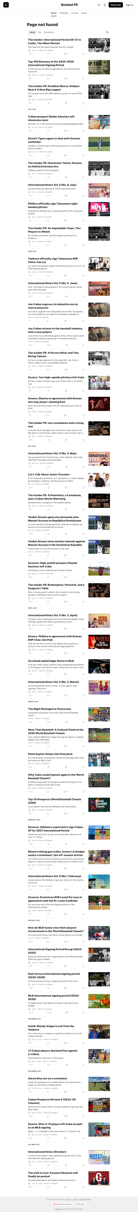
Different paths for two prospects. (43, 170)
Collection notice (85, 1199)
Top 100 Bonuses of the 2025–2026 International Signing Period (51, 63)
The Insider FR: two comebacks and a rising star (56, 424)
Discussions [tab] (49, 32)
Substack (58, 1209)
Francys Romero (46, 50)
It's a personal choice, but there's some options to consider (55, 935)
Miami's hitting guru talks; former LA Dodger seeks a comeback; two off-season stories (56, 853)
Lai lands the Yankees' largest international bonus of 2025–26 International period (56, 267)
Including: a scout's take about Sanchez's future (50, 570)
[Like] (30, 245)
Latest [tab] (32, 32)
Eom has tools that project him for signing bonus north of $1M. (55, 407)
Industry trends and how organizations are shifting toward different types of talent (55, 958)
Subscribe (116, 4)
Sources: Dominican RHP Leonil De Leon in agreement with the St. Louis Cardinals (55, 899)
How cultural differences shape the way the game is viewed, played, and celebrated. (56, 738)
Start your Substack (64, 1204)
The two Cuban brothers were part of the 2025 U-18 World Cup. (55, 382)
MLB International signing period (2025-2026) (54, 997)
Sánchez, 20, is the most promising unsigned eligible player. (56, 123)
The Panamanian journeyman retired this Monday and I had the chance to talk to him (56, 759)
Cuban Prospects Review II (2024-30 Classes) (52, 1101)
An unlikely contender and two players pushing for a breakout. (52, 236)
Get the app (79, 1204)
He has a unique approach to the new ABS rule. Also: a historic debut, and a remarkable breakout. (53, 361)
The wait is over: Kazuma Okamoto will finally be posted (53, 1174)
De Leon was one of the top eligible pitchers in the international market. (51, 905)
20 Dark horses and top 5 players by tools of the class (53, 981)
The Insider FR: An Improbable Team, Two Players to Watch (54, 230)
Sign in (129, 4)
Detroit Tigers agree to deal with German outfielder (54, 140)
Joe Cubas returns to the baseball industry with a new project (55, 330)
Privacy (69, 1199)
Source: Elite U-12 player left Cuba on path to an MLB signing (55, 1126)
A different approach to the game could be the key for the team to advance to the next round (54, 783)
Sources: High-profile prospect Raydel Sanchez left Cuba (52, 564)
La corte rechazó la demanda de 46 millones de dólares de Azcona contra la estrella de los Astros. (55, 525)
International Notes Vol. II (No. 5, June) (52, 283)
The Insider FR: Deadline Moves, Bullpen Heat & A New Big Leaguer (54, 88)
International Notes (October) (47, 1151)
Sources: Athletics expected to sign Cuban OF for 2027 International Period (55, 829)
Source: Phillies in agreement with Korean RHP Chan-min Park (55, 638)
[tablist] (41, 32)
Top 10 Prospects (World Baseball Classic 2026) (54, 801)
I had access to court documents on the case (48, 548)
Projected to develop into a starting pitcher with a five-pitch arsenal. (55, 212)
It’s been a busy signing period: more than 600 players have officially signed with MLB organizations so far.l (56, 620)
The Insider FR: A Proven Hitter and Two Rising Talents (53, 354)
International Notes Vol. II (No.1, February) (54, 876)
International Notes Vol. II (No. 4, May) (52, 453)
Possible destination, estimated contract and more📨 (52, 1180)
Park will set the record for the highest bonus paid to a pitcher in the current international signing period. (53, 645)
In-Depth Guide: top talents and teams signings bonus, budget (53, 1004)
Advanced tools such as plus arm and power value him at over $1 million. (54, 835)
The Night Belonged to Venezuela (49, 708)
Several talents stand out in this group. (46, 1058)
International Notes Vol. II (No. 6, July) (52, 184)
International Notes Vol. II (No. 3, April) (52, 615)
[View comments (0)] (48, 54)
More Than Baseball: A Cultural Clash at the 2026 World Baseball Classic (56, 731)
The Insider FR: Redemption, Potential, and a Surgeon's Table (56, 586)
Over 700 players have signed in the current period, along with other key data (55, 288)
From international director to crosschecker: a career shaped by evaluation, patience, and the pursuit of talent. (56, 479)
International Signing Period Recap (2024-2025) (55, 951)
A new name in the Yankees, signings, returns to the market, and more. (56, 881)
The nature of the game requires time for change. (51, 47)
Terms (75, 1199)
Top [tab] (39, 32)
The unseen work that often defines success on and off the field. (55, 94)
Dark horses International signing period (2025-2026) (54, 975)
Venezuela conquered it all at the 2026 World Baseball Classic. (53, 714)
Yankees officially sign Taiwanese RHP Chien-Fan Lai (53, 260)
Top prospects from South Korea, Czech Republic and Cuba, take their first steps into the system (55, 458)
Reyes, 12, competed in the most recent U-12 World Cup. (54, 1131)
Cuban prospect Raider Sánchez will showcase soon (51, 118)
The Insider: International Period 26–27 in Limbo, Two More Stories (54, 41)
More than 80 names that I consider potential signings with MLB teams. (55, 1108)
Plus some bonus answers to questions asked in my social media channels (55, 1034)
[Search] (99, 5)
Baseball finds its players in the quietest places (49, 502)
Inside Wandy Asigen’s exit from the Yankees (51, 1028)
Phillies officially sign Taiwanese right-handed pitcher (53, 205)
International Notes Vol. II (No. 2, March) (53, 682)
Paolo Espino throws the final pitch (50, 754)
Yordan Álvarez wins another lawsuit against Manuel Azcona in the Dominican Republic (56, 543)
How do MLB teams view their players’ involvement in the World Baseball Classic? (56, 929)
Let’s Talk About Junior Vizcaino (49, 474)
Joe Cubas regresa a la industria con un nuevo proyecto (53, 306)
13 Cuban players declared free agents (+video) (52, 1052)
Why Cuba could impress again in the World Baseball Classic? (56, 776)
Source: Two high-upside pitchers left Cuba (56, 377)
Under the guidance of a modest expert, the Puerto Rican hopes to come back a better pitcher (54, 1083)
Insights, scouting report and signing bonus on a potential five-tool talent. (55, 147)
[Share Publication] (105, 5)
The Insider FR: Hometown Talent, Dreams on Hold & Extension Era (55, 164)
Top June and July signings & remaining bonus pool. (52, 188)
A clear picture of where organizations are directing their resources (54, 70)
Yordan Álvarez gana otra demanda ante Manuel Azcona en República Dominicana (54, 519)
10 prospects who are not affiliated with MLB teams (52, 806)
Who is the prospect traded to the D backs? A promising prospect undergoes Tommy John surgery (54, 593)
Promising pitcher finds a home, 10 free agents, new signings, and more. (52, 687)
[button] (53, 13)
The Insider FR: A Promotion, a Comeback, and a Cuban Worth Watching (55, 497)
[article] (69, 47)
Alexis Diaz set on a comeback (47, 1078)
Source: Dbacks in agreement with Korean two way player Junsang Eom (55, 400)
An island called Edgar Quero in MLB (51, 660)
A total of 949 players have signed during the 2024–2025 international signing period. (54, 1157)
